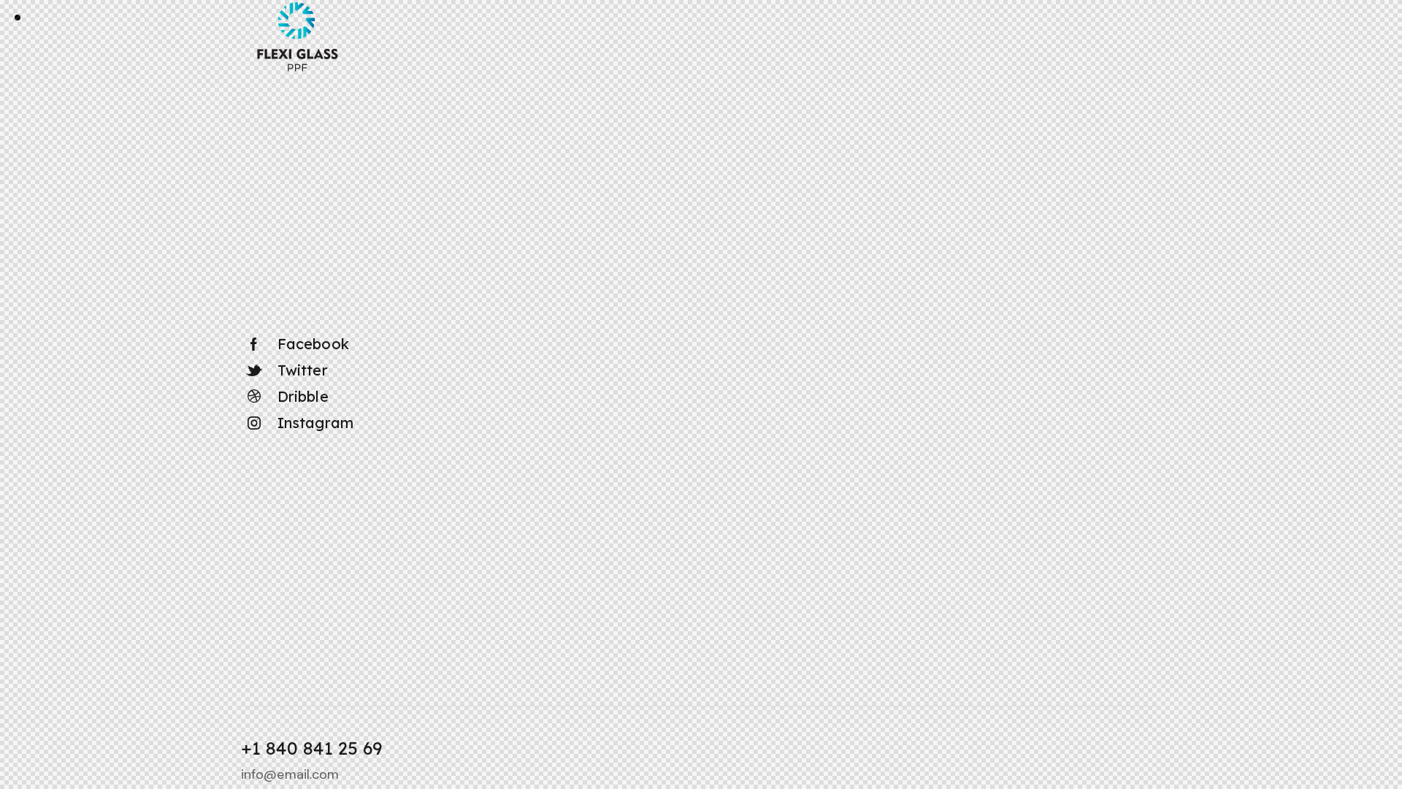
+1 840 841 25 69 (311, 748)
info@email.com (290, 774)
